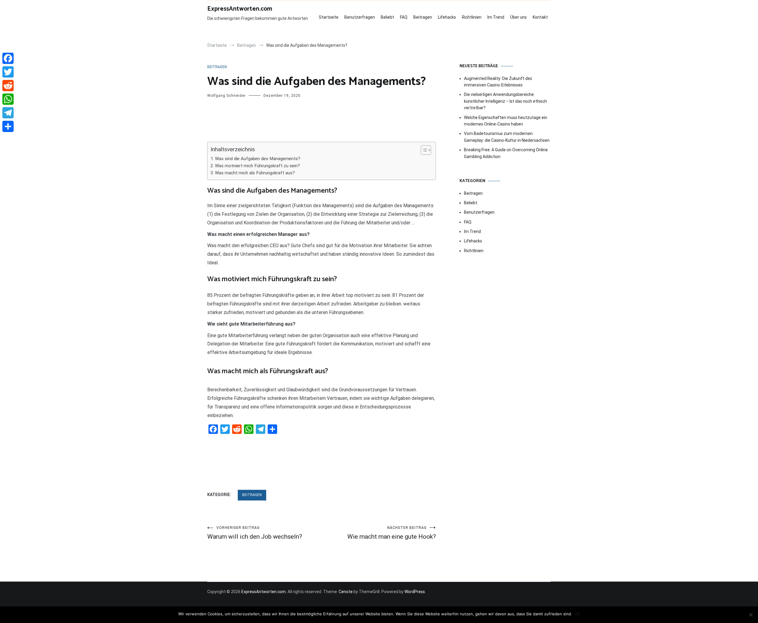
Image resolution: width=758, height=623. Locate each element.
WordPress (414, 591)
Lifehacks (447, 17)
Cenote (346, 591)
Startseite (328, 17)
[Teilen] (8, 126)
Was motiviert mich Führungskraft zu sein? (257, 165)
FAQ (403, 17)
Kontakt (540, 17)
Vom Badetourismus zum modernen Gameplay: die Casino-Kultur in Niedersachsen (507, 136)
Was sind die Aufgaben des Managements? (257, 158)
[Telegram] (8, 113)
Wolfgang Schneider (226, 96)
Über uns (518, 17)
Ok (577, 613)
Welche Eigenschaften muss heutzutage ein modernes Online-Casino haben (505, 120)
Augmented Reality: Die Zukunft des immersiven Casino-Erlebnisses (498, 81)
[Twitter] (8, 72)
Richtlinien (471, 17)
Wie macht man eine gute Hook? (391, 533)
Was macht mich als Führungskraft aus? (255, 173)
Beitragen (422, 17)
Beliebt (387, 17)
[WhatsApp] (8, 99)
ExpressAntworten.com (239, 9)
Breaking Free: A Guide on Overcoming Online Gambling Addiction (506, 153)
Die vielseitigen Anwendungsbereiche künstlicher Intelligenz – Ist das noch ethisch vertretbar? (505, 101)
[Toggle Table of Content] (423, 150)
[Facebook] (8, 58)
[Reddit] (8, 85)
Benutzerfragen (359, 17)
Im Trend (495, 17)
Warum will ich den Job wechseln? (254, 533)
